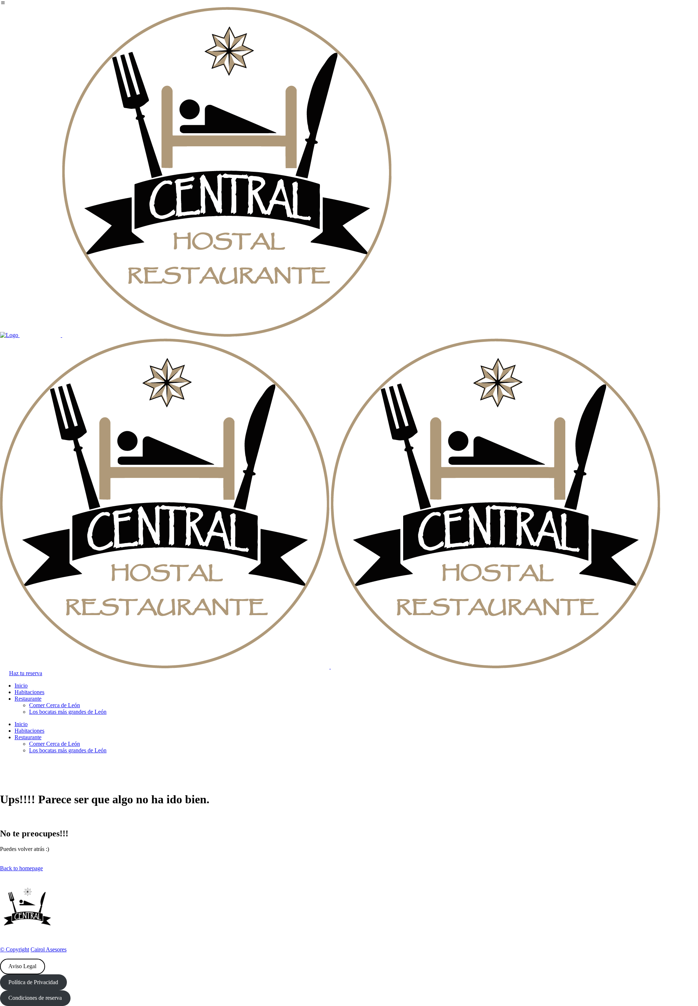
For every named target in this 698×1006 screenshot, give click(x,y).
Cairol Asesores (49, 949)
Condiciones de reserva (35, 998)
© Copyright (14, 949)
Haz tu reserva (25, 673)
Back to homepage (21, 868)
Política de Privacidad (33, 982)
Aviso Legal (22, 966)
